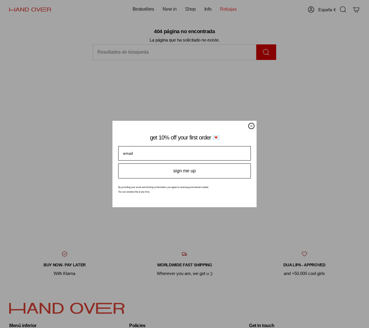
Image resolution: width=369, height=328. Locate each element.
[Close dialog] (251, 126)
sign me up (184, 170)
